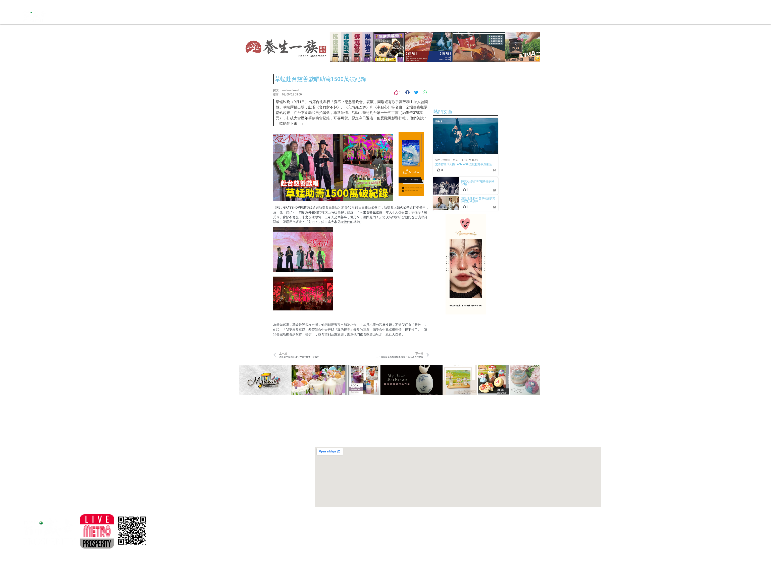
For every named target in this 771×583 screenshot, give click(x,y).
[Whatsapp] (54, 4)
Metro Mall (498, 16)
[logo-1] (97, 531)
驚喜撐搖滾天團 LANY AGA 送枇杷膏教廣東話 (463, 164)
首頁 (390, 16)
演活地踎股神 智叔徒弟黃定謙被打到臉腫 (478, 200)
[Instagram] (33, 4)
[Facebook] (26, 4)
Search (461, 16)
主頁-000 (176, 436)
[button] (407, 92)
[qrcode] (132, 531)
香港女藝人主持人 (181, 477)
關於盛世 (175, 443)
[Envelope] (47, 4)
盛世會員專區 (477, 16)
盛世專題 (447, 16)
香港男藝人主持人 (181, 484)
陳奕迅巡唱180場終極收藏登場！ (477, 183)
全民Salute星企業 (408, 16)
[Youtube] (40, 4)
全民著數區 (431, 16)
